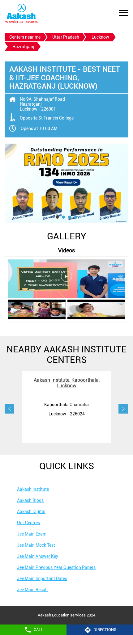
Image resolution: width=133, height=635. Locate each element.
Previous (10, 409)
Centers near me (25, 37)
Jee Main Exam (31, 534)
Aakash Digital (31, 511)
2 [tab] (63, 217)
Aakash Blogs (30, 500)
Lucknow (100, 37)
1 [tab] (57, 217)
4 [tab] (75, 217)
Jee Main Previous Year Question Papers (56, 567)
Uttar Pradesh (65, 37)
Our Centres (28, 522)
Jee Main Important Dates (42, 578)
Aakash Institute (33, 489)
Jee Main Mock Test (36, 545)
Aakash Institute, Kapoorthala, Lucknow (67, 383)
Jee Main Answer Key (37, 556)
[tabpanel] (66, 183)
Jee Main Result (32, 589)
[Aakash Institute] (21, 13)
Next (123, 409)
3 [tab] (69, 217)
